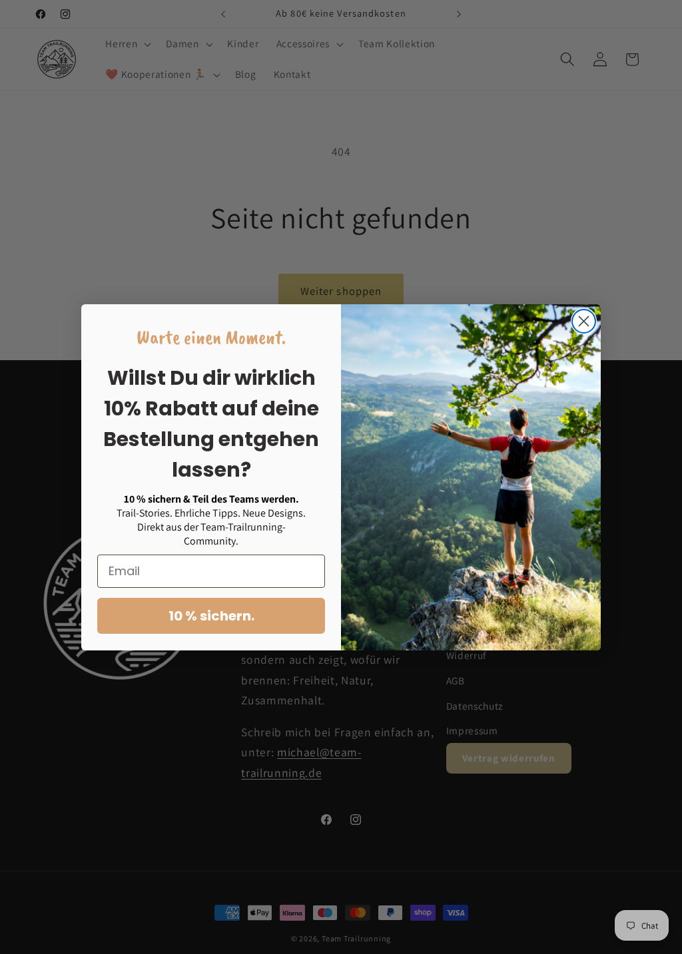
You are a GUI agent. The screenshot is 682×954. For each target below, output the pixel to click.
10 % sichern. (211, 615)
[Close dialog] (583, 321)
